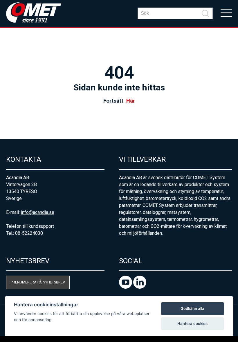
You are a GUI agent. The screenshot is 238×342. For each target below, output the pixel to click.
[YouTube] (126, 287)
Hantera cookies (192, 323)
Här (130, 101)
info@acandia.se (37, 212)
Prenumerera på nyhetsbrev (38, 282)
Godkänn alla (192, 308)
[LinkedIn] (139, 287)
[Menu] (226, 12)
